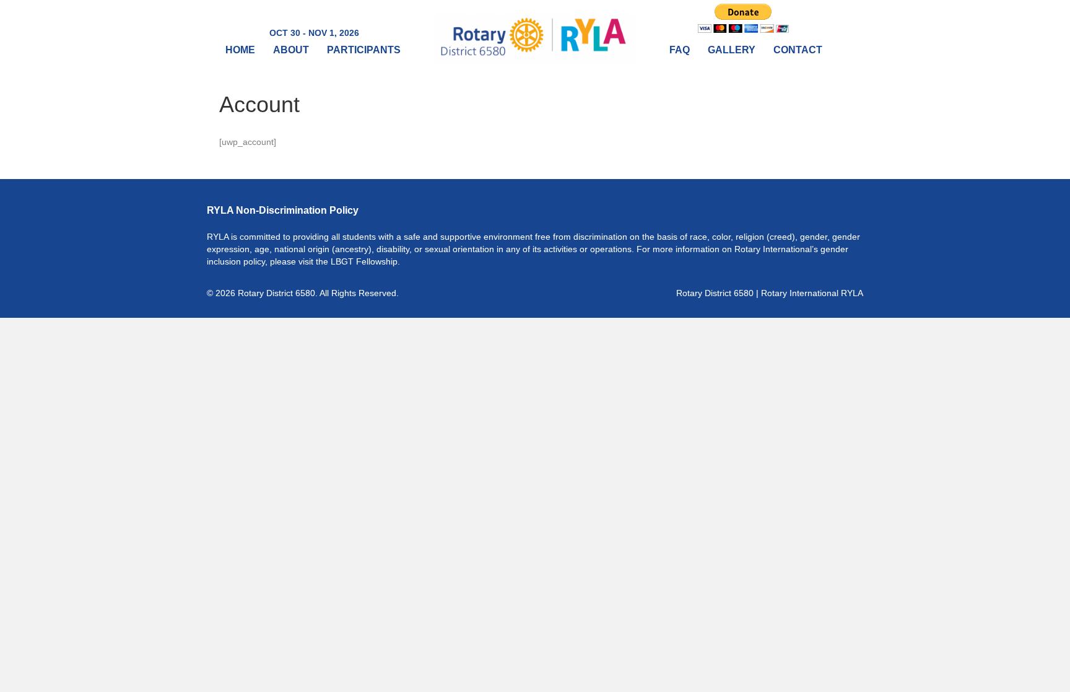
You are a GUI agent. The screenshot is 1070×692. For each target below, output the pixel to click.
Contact (797, 50)
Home (240, 50)
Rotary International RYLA (812, 293)
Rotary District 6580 (715, 293)
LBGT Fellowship (364, 261)
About (291, 50)
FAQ (679, 50)
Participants (364, 50)
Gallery (731, 50)
